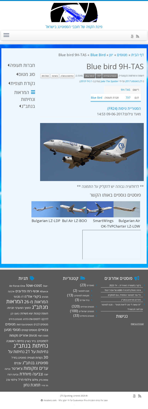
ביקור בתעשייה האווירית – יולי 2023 (125, 285)
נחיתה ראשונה (15, 341)
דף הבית (137, 54)
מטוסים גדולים (15, 319)
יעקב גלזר (62, 400)
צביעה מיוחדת (31, 374)
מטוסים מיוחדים (87, 315)
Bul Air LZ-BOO (74, 220)
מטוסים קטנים (29, 330)
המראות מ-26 (36, 301)
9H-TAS (45, 76)
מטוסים (122, 54)
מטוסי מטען (12, 329)
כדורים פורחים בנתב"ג (131, 299)
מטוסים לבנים (41, 324)
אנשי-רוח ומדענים (27, 291)
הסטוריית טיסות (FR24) (124, 108)
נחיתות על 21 (36, 351)
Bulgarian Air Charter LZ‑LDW (127, 223)
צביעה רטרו (13, 374)
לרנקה (44, 319)
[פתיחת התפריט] (6, 35)
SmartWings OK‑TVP (103, 223)
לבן (12, 313)
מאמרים (90, 285)
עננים (17, 363)
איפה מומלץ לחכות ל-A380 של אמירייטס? (123, 290)
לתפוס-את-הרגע (31, 319)
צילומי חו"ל (24, 380)
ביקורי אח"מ (32, 296)
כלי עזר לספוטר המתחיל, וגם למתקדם (124, 294)
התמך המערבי (23, 308)
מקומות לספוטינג (81, 295)
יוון (111, 54)
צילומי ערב (11, 380)
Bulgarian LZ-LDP (46, 220)
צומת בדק (43, 380)
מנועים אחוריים (28, 335)
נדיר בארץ (30, 341)
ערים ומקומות (36, 368)
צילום (35, 380)
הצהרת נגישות (137, 323)
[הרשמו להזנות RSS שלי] (139, 36)
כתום (16, 313)
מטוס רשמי (43, 335)
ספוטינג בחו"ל (18, 357)
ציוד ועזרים (84, 300)
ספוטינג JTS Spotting (70, 395)
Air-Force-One (17, 286)
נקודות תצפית (35, 357)
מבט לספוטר (83, 290)
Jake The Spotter (109, 81)
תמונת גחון (32, 384)
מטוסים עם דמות (25, 324)
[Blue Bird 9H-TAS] (92, 152)
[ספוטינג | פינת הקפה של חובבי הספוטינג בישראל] (74, 12)
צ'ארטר (55, 76)
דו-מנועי (19, 296)
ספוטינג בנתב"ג (35, 362)
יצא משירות (26, 313)
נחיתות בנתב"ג (67, 76)
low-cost (34, 285)
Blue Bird (97, 54)
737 (98, 76)
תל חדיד (44, 385)
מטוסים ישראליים (86, 311)
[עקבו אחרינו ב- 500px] (133, 36)
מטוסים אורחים (109, 76)
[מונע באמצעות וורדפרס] (41, 399)
